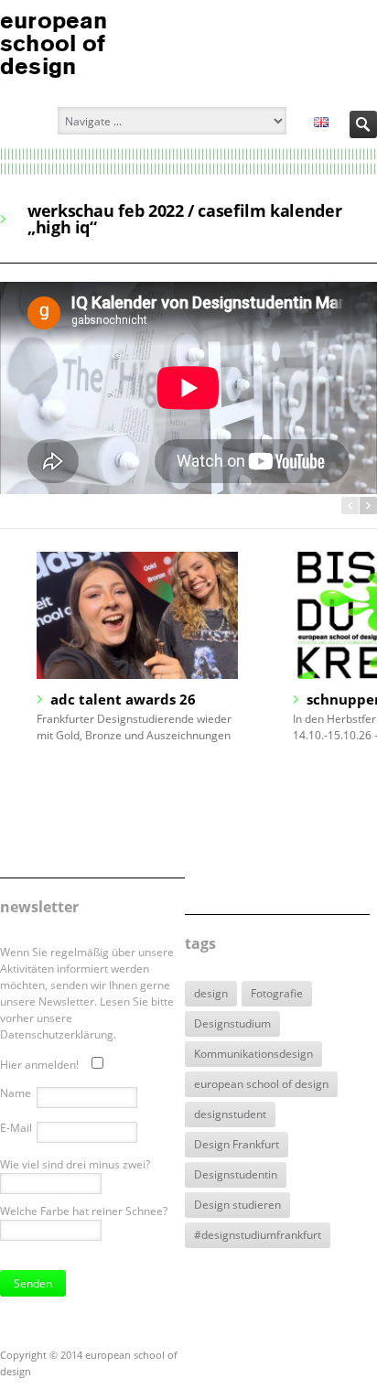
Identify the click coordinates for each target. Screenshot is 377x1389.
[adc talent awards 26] (137, 616)
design (211, 993)
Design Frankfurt (236, 1144)
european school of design (261, 1084)
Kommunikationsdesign (253, 1053)
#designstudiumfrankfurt (257, 1235)
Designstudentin (235, 1174)
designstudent (230, 1114)
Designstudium (232, 1023)
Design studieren (237, 1204)
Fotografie (277, 993)
